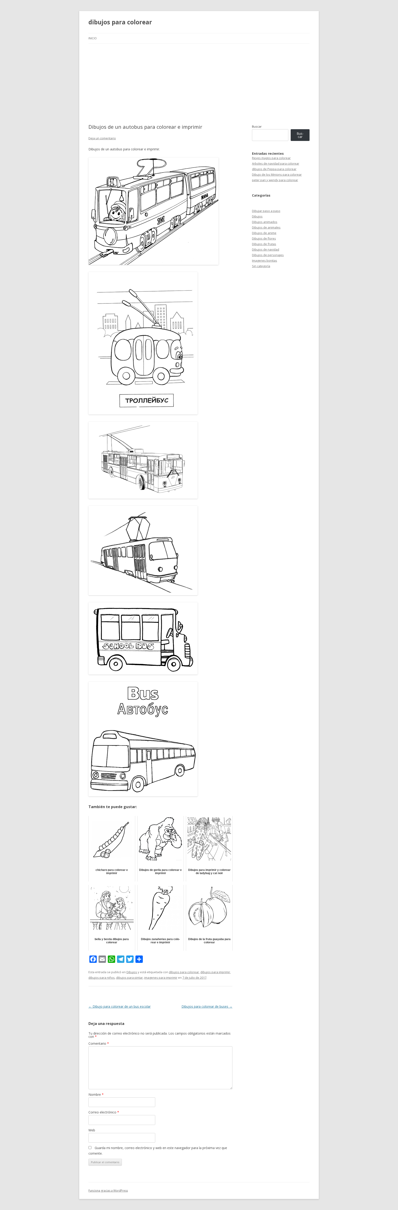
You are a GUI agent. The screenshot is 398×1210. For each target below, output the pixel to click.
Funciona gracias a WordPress (108, 1191)
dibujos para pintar (129, 977)
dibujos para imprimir (215, 972)
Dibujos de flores (264, 238)
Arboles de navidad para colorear (275, 163)
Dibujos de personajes (268, 255)
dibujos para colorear (120, 22)
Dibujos (131, 972)
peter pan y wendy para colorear (275, 180)
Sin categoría (261, 266)
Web (91, 1130)
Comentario (98, 1043)
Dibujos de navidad (265, 249)
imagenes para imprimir (160, 977)
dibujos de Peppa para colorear (274, 169)
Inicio (92, 38)
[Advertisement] (199, 78)
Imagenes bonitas (264, 260)
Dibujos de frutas (264, 244)
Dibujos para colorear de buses (206, 1006)
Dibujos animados (264, 222)
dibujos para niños (101, 977)
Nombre (96, 1094)
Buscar (257, 126)
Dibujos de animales (266, 227)
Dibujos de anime (264, 233)
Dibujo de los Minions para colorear (277, 174)
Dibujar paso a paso (266, 211)
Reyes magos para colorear (271, 158)
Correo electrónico (103, 1112)
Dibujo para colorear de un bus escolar (119, 1006)
